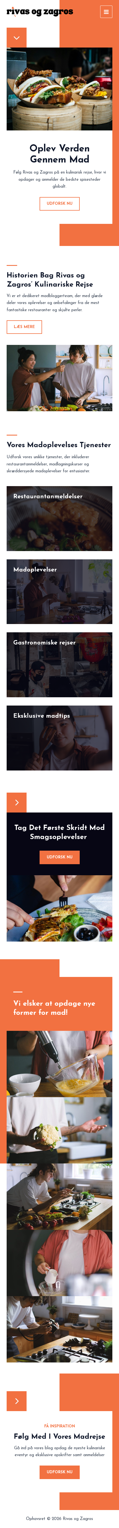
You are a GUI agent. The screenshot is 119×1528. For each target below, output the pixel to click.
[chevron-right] (17, 803)
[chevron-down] (17, 38)
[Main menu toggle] (106, 12)
